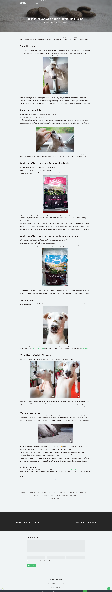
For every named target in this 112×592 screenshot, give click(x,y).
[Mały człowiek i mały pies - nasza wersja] (84, 521)
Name (28, 555)
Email (48, 555)
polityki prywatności (57, 591)
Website (68, 555)
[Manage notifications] (3, 589)
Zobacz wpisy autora (55, 498)
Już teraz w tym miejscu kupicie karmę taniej (73, 469)
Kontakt (60, 579)
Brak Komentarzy (64, 22)
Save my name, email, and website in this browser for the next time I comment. (43, 560)
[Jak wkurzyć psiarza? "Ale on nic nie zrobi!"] (28, 521)
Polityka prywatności (54, 579)
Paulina (47, 22)
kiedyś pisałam (29, 157)
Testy (56, 15)
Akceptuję (85, 591)
